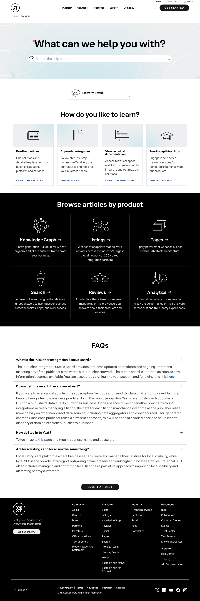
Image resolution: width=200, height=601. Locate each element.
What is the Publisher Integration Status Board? (53, 360)
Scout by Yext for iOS (113, 563)
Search (106, 541)
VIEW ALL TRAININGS (161, 180)
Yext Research (169, 536)
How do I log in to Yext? (33, 432)
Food (134, 525)
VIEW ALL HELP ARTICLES (29, 180)
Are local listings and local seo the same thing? (52, 449)
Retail (135, 520)
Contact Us (168, 1)
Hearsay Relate (110, 552)
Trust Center (168, 531)
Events (165, 525)
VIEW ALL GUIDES (70, 180)
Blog (163, 510)
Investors (77, 531)
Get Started (174, 7)
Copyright (107, 587)
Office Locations (81, 536)
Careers (76, 515)
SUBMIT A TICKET (100, 487)
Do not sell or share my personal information (80, 592)
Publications (168, 515)
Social (105, 531)
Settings (120, 587)
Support (178, 1)
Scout (105, 510)
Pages (105, 536)
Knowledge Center (171, 541)
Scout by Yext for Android (111, 569)
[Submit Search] (168, 58)
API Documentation (172, 564)
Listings (106, 515)
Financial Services (142, 510)
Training (165, 559)
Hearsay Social (110, 547)
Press (75, 520)
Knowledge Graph (112, 520)
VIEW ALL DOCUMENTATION (119, 180)
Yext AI (106, 557)
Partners (77, 525)
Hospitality (138, 531)
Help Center (168, 553)
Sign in (158, 1)
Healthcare (138, 515)
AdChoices (92, 587)
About (75, 510)
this (41, 439)
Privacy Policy (65, 587)
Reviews (106, 525)
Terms (80, 587)
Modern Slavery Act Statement (83, 548)
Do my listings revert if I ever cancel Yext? (48, 386)
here (170, 376)
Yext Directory (80, 541)
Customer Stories (171, 520)
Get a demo (26, 531)
